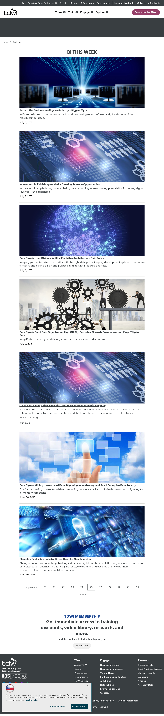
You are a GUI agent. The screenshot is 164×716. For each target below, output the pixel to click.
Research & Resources (82, 3)
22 (63, 587)
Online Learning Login (148, 3)
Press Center (81, 673)
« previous (31, 587)
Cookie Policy (31, 700)
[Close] (87, 686)
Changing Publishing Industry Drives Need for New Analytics (55, 559)
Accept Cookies (79, 706)
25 (91, 587)
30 (137, 587)
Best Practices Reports (150, 669)
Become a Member (110, 665)
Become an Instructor (111, 669)
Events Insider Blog (110, 689)
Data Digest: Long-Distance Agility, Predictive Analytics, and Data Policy (61, 258)
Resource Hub (145, 665)
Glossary (104, 693)
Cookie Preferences (128, 701)
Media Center (81, 677)
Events (63, 3)
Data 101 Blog (107, 685)
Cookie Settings (57, 706)
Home (5, 42)
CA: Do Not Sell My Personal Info (97, 701)
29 (128, 587)
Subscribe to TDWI (146, 12)
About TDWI (80, 665)
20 (44, 587)
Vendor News (107, 673)
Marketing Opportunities (113, 677)
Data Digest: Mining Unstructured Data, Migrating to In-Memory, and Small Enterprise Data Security (77, 485)
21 (54, 587)
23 (72, 587)
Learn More (82, 645)
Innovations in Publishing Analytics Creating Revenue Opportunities (59, 184)
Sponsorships (104, 3)
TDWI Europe (81, 681)
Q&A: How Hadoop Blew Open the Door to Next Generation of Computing (62, 405)
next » (83, 594)
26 (100, 587)
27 (110, 587)
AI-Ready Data (145, 685)
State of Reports (146, 673)
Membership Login (124, 3)
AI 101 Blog (105, 681)
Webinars (143, 677)
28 (119, 587)
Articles (17, 42)
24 (81, 587)
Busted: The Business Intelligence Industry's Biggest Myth (53, 110)
